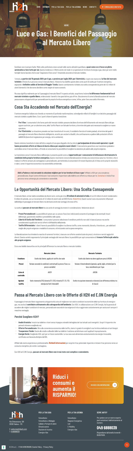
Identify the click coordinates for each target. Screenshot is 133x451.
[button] (102, 384)
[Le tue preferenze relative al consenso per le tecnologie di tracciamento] (4, 447)
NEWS (66, 25)
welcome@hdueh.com (19, 429)
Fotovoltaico (43, 418)
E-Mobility (71, 426)
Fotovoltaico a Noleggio (47, 421)
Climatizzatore (44, 426)
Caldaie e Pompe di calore (47, 423)
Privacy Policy (48, 447)
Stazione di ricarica (45, 429)
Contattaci (101, 175)
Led (69, 423)
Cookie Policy (37, 447)
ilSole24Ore (77, 199)
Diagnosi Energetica (75, 421)
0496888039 (15, 431)
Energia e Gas (43, 432)
